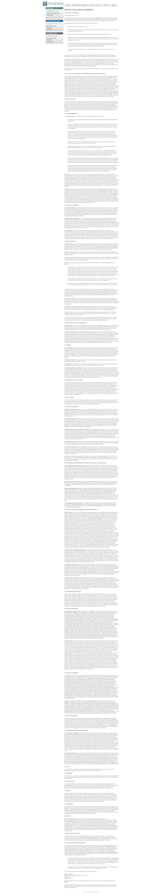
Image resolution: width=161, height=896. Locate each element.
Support (85, 891)
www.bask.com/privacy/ (97, 328)
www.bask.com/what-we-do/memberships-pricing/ (99, 155)
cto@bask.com (67, 878)
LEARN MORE (50, 15)
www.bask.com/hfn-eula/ (97, 519)
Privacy (95, 891)
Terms (90, 891)
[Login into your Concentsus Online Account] (91, 5)
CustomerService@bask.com (71, 820)
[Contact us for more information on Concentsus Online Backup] (114, 5)
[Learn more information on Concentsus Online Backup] (106, 5)
